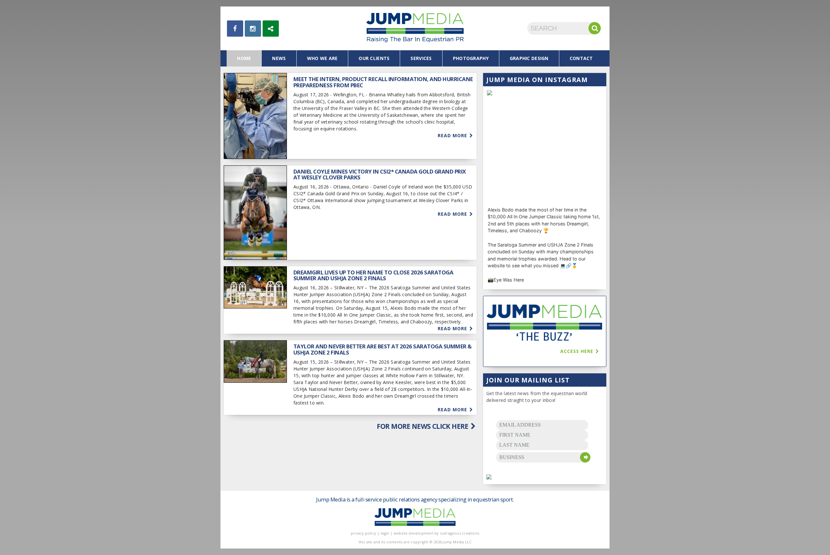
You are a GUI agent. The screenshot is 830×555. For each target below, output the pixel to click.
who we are (322, 58)
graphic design (529, 58)
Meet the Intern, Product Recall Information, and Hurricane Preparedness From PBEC (383, 82)
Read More (453, 135)
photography (471, 58)
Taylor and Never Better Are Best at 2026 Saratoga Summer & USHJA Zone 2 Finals (382, 349)
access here (577, 351)
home (244, 58)
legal (385, 533)
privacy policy (363, 533)
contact (581, 58)
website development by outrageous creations (437, 533)
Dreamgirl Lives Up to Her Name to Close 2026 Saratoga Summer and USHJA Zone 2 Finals (373, 275)
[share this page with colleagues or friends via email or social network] (271, 28)
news (279, 58)
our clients (374, 58)
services (421, 58)
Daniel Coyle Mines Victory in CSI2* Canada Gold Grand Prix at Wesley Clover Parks (379, 174)
